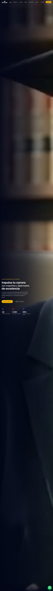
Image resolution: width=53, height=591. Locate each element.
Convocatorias (30, 2)
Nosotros (21, 2)
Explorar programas (7, 301)
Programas (15, 2)
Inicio (10, 2)
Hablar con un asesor (19, 301)
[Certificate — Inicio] (4, 2)
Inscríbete (48, 2)
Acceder (42, 2)
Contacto (36, 2)
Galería (25, 2)
